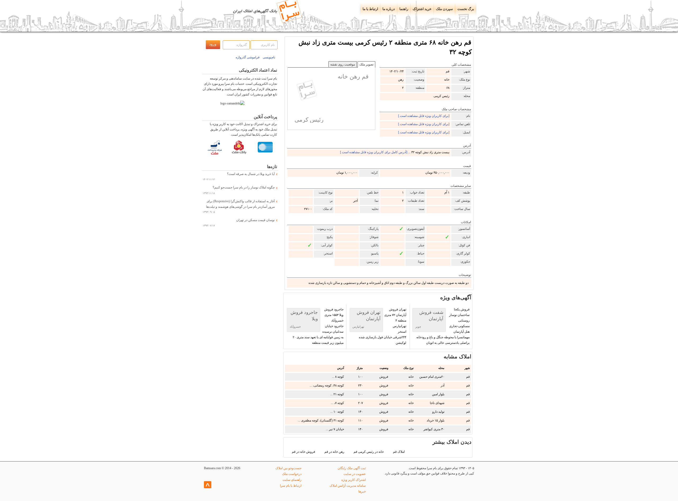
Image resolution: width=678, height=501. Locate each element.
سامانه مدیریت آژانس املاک (348, 485)
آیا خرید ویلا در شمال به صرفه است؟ (251, 174)
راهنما (403, 9)
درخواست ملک (291, 474)
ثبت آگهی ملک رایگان (352, 468)
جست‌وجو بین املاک (288, 468)
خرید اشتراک (422, 9)
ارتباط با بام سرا (290, 485)
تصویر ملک (366, 64)
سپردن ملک (444, 9)
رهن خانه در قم (334, 452)
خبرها (362, 491)
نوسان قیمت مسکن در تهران (255, 220)
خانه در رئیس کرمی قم (369, 452)
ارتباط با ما (370, 9)
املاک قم (399, 452)
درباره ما (388, 9)
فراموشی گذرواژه (248, 57)
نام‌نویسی (269, 57)
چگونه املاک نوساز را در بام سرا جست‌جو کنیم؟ (244, 187)
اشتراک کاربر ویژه (353, 480)
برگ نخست (465, 9)
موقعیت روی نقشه (342, 64)
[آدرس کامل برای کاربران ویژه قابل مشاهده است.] (373, 152)
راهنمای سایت (292, 480)
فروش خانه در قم (303, 452)
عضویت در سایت (355, 474)
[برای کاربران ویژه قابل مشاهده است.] (423, 116)
